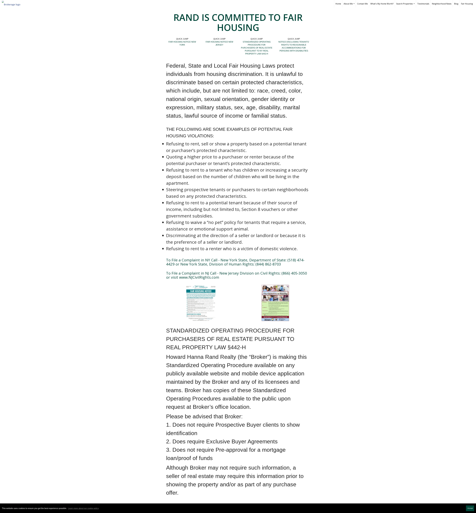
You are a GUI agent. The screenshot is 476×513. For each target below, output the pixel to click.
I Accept (470, 508)
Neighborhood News (441, 3)
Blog (456, 3)
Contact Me (362, 3)
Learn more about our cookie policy (83, 508)
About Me (349, 4)
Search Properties (405, 4)
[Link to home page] (12, 3)
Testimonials (423, 3)
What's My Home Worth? (382, 3)
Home (338, 3)
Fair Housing (467, 3)
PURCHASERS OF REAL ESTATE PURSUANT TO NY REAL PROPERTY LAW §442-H (256, 51)
